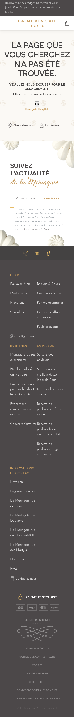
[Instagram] (25, 253)
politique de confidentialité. (36, 229)
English (43, 109)
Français (31, 109)
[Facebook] (48, 253)
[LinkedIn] (37, 253)
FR (37, 104)
